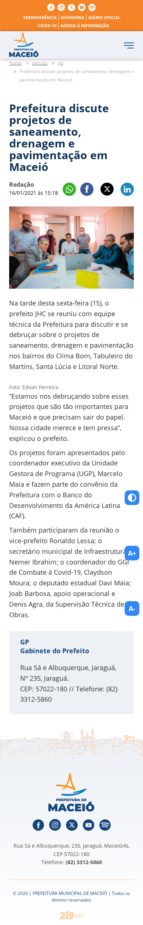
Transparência (40, 17)
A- (132, 608)
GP (24, 641)
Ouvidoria (72, 17)
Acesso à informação (84, 25)
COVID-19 (47, 25)
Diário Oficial (104, 17)
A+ (132, 553)
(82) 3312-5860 (84, 862)
